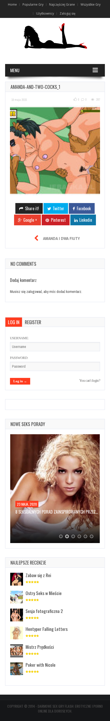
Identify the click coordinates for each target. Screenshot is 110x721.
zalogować (34, 291)
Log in (13, 322)
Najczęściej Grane (62, 4)
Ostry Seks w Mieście (44, 593)
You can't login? (89, 381)
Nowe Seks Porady (27, 424)
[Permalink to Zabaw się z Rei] (16, 579)
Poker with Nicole (41, 664)
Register (33, 322)
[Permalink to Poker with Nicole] (16, 669)
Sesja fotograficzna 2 (44, 611)
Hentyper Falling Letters (47, 628)
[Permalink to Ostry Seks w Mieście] (16, 597)
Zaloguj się (67, 13)
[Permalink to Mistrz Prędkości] (16, 651)
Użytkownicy (45, 13)
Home (12, 4)
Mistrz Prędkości (40, 646)
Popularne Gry (33, 4)
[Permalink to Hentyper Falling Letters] (16, 633)
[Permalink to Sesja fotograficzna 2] (16, 615)
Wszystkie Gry (91, 4)
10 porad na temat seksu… (38, 512)
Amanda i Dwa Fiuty (61, 238)
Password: (19, 358)
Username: (19, 338)
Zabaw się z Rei (38, 575)
